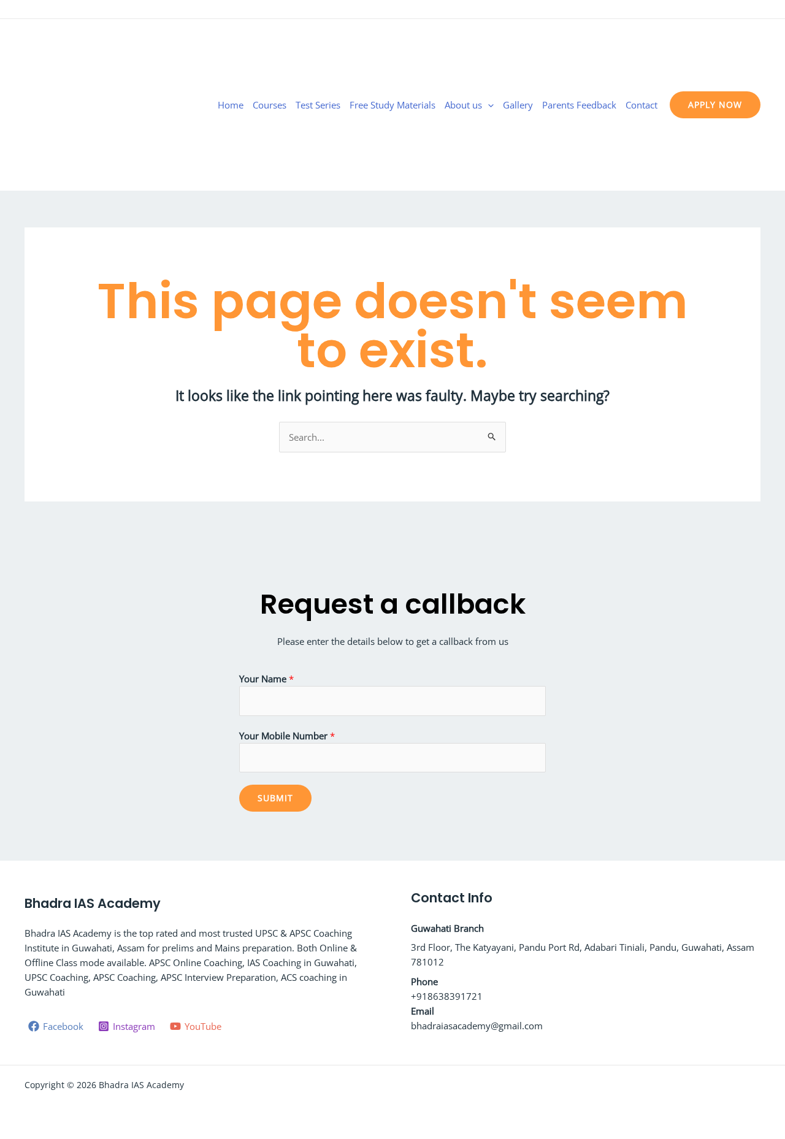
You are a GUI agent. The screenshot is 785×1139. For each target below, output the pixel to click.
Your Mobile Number (287, 735)
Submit (275, 798)
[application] (488, 104)
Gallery (518, 105)
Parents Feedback (579, 105)
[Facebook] (718, 10)
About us (463, 105)
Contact (641, 105)
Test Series (318, 105)
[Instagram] (736, 10)
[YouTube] (754, 10)
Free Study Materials (392, 105)
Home (230, 105)
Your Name (266, 678)
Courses (269, 105)
